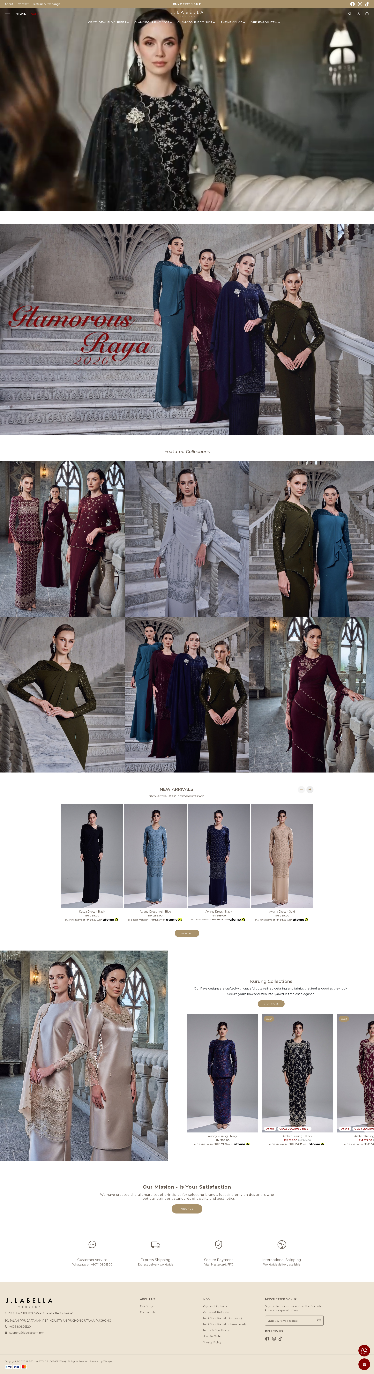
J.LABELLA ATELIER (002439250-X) (46, 1361)
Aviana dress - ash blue (155, 911)
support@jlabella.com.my (26, 1332)
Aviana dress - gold (282, 911)
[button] (184, 430)
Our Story (146, 1306)
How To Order (212, 1336)
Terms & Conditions (216, 1330)
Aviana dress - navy (219, 911)
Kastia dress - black (92, 911)
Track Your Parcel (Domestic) (222, 1318)
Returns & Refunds (215, 1312)
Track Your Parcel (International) (224, 1324)
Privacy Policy (212, 1342)
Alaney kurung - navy (222, 1136)
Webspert (108, 1361)
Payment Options (215, 1306)
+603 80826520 (20, 1326)
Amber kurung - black (297, 1136)
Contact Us (147, 1312)
